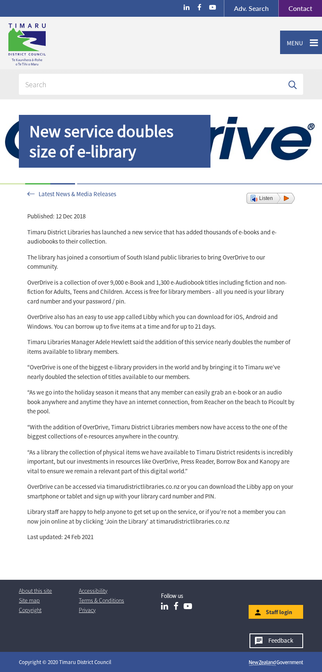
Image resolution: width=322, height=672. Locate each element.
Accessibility (93, 590)
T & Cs (101, 600)
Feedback (280, 640)
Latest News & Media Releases (77, 194)
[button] (271, 198)
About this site (35, 590)
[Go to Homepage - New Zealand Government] (276, 662)
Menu (291, 43)
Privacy (87, 610)
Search (251, 8)
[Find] (292, 84)
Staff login (279, 612)
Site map (29, 600)
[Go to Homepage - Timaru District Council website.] (60, 44)
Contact (295, 8)
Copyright (30, 610)
